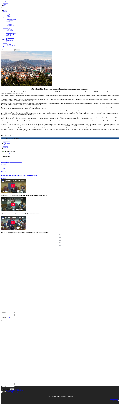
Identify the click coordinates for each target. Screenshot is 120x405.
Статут (7, 15)
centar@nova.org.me (11, 391)
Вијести (5, 18)
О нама (5, 11)
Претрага (17, 49)
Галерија (5, 39)
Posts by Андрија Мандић (7, 153)
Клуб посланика (10, 38)
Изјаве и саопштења (11, 19)
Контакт (5, 43)
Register (4, 317)
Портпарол (8, 26)
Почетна (5, 10)
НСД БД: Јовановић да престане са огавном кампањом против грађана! (19, 175)
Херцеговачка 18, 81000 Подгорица (14, 390)
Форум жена (9, 35)
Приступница (6, 46)
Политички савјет (10, 34)
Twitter (4, 1)
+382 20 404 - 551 (14, 392)
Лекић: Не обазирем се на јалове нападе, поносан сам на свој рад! (17, 168)
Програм (8, 14)
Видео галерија (9, 41)
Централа (8, 44)
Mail (4, 5)
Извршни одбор (10, 31)
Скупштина (9, 29)
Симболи (8, 16)
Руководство (6, 23)
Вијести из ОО (9, 20)
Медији (8, 21)
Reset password (17, 389)
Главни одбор (9, 30)
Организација (6, 28)
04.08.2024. (3, 178)
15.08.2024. (3, 164)
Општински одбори (10, 33)
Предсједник (9, 24)
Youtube (5, 4)
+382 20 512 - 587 (114, 400)
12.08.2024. (3, 171)
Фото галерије (9, 40)
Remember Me (6, 389)
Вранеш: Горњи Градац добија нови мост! (11, 162)
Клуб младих (9, 36)
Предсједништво (10, 25)
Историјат (8, 12)
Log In (8, 317)
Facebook (5, 3)
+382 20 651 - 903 (114, 399)
